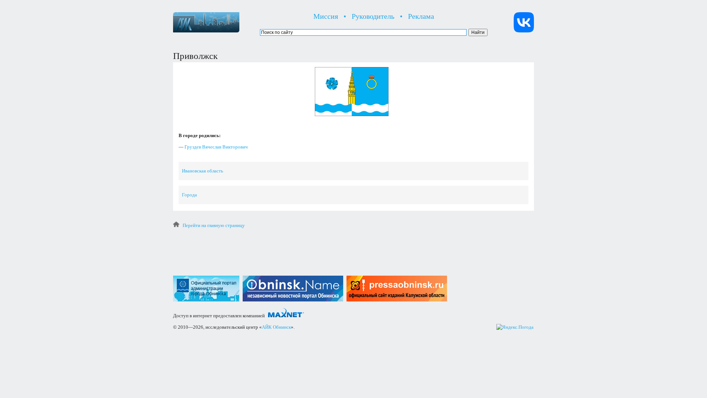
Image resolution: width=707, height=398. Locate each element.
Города (189, 195)
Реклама (421, 16)
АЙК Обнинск (276, 327)
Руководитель (373, 16)
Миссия (325, 16)
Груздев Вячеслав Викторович (216, 147)
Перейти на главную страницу (214, 225)
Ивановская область (202, 171)
